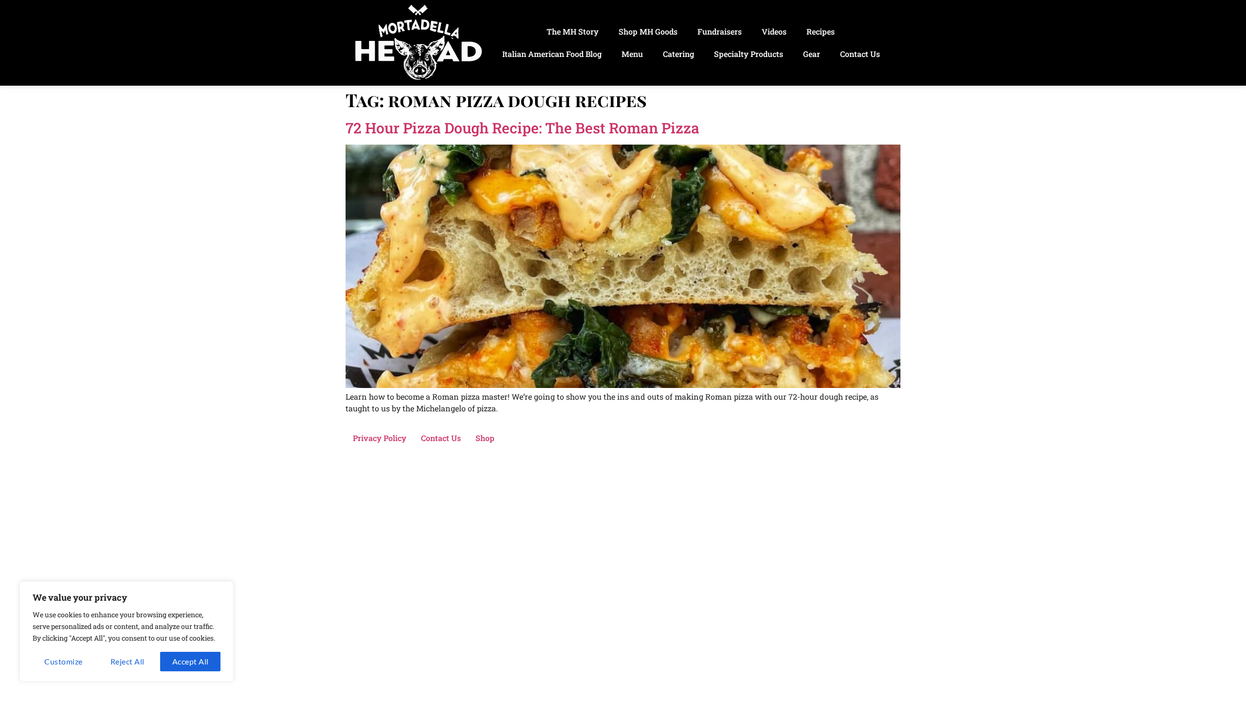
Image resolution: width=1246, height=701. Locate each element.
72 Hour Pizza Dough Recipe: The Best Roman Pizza (522, 127)
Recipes (820, 31)
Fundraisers (719, 31)
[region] (126, 631)
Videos (774, 31)
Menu (632, 54)
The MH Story (573, 31)
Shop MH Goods (648, 31)
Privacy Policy (379, 438)
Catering (678, 54)
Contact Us (860, 54)
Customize (63, 661)
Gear (811, 54)
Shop (485, 438)
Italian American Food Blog (552, 54)
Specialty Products (748, 54)
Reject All (127, 661)
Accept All (190, 661)
